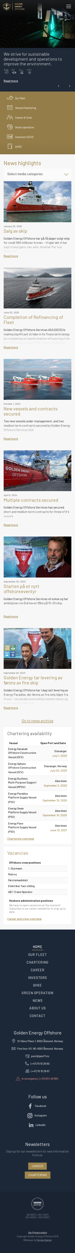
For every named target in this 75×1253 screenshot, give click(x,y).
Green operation (37, 993)
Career (37, 970)
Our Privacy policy (37, 1232)
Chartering (37, 962)
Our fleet (37, 954)
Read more (11, 81)
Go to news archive (37, 720)
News (38, 1000)
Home (37, 947)
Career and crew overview (24, 919)
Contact (37, 1016)
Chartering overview (20, 838)
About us (37, 1008)
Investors (37, 977)
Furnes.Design (44, 1239)
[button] (58, 86)
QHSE (37, 985)
